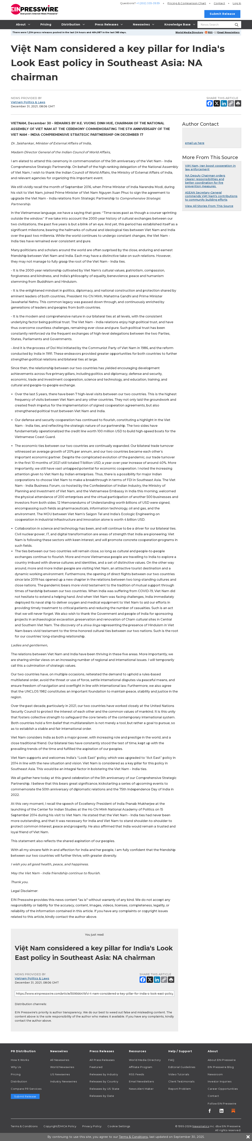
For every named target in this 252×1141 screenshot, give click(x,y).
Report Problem (179, 1088)
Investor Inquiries (220, 1081)
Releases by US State (105, 1088)
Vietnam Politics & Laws (28, 102)
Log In (237, 3)
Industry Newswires (63, 1081)
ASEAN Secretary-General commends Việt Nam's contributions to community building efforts (211, 196)
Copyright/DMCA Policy (60, 1126)
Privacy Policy (92, 1126)
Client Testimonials (181, 1081)
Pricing (187, 3)
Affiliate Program (140, 1067)
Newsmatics (200, 1126)
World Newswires (62, 1067)
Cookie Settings (118, 1126)
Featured (96, 1067)
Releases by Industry (104, 1074)
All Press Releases (102, 1059)
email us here (194, 143)
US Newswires (60, 1074)
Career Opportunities (223, 1088)
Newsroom (215, 1074)
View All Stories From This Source (209, 206)
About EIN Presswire (222, 1059)
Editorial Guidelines (181, 1067)
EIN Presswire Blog (221, 1067)
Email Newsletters (228, 32)
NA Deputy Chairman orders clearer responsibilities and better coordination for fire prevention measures (205, 181)
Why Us (16, 1067)
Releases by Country (104, 1081)
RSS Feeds (136, 1074)
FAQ (171, 1059)
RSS (210, 32)
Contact (219, 3)
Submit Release (222, 14)
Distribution (19, 1081)
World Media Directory (189, 32)
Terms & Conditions (24, 1126)
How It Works (20, 1059)
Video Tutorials (178, 1074)
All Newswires (59, 1059)
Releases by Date (102, 1095)
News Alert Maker (141, 1088)
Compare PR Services (26, 1088)
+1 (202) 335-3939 (148, 3)
